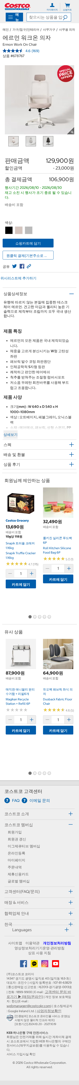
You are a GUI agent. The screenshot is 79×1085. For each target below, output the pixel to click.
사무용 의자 (67, 30)
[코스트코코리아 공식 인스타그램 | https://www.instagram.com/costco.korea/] (45, 965)
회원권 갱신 (17, 839)
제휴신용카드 (18, 874)
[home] (17, 6)
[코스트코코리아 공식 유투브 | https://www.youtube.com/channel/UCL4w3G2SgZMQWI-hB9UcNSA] (55, 965)
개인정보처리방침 (57, 943)
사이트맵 (15, 943)
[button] (67, 17)
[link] (14, 266)
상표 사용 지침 (39, 953)
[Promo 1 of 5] (30, 617)
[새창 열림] (11, 1019)
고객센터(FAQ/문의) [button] (22, 891)
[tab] (39, 814)
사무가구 (49, 30)
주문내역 (15, 867)
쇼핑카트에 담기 (28, 243)
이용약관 (32, 943)
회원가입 (15, 832)
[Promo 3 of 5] (39, 617)
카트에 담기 (21, 584)
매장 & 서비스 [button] (16, 902)
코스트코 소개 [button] (16, 813)
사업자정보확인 (49, 1011)
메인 (6, 30)
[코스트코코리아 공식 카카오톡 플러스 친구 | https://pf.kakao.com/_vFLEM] (35, 965)
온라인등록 (16, 853)
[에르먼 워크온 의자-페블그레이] (29, 230)
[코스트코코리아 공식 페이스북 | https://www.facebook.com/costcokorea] (24, 965)
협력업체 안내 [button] (16, 913)
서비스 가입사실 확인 (21, 1054)
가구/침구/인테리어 (26, 30)
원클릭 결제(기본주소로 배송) (29, 255)
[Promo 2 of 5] (34, 617)
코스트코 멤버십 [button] (18, 824)
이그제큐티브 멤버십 (24, 846)
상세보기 (11, 434)
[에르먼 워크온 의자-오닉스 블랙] (9, 230)
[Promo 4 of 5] (44, 617)
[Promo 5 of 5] (49, 617)
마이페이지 (16, 860)
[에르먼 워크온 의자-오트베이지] (19, 230)
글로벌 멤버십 (19, 881)
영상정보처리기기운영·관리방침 (39, 948)
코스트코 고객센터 (23, 791)
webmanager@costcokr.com (28, 1006)
